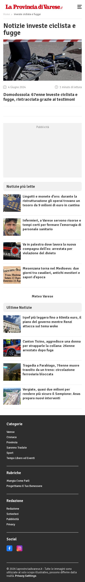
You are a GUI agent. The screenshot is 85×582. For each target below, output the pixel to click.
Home (6, 14)
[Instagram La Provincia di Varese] (19, 550)
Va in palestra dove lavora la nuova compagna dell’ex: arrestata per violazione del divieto (49, 248)
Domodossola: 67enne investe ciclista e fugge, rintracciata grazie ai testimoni (40, 97)
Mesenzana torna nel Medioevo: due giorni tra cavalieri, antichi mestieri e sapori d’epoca (51, 272)
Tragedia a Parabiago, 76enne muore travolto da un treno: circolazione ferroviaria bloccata (51, 369)
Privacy (11, 524)
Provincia (12, 442)
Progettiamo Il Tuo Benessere (24, 486)
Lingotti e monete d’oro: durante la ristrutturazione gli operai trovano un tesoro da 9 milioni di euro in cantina (51, 200)
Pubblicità (13, 519)
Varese (11, 432)
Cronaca (12, 437)
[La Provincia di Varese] (34, 6)
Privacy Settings (25, 576)
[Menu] (80, 6)
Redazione (13, 508)
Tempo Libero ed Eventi (21, 458)
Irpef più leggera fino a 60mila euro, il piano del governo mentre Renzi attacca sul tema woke (52, 321)
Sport (10, 453)
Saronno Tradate (17, 447)
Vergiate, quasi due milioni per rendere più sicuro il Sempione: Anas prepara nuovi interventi (51, 393)
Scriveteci (13, 514)
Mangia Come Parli (18, 481)
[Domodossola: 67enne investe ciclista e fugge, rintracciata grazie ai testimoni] (42, 81)
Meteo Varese (42, 296)
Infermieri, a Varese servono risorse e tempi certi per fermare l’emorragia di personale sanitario (52, 224)
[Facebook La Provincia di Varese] (9, 550)
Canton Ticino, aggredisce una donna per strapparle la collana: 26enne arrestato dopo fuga (52, 345)
